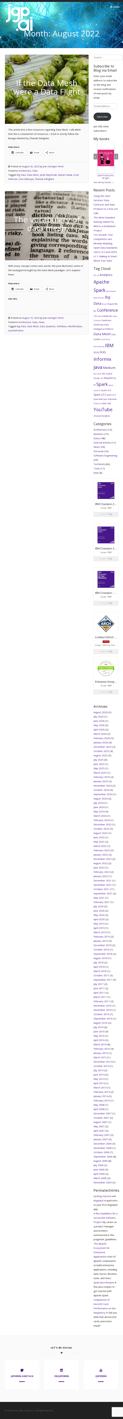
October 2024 (101, 789)
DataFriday (98, 324)
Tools (96, 403)
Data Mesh (33, 174)
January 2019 (101, 940)
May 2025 (99, 768)
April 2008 (99, 1109)
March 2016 (100, 1044)
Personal (98, 451)
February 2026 (102, 738)
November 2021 (103, 884)
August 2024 (101, 798)
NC (104, 373)
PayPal (109, 373)
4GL (95, 275)
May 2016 (99, 1035)
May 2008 (99, 1104)
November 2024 (103, 785)
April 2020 (99, 919)
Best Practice (99, 298)
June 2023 (99, 837)
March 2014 (100, 1087)
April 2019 (99, 927)
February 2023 (102, 850)
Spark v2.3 (111, 394)
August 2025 (101, 755)
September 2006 (103, 1156)
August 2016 (101, 1022)
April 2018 (99, 966)
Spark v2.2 (100, 394)
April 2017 (99, 992)
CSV (95, 316)
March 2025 (100, 772)
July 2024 (99, 802)
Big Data (21, 174)
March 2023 (100, 846)
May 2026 (99, 725)
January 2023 (101, 854)
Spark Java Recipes (104, 1282)
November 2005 (103, 1182)
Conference (107, 310)
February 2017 (102, 1001)
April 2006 (99, 1173)
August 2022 (101, 863)
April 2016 (99, 1040)
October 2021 (101, 889)
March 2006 (100, 1178)
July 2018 (99, 962)
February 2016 (102, 1048)
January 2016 (101, 1053)
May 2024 (99, 811)
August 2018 (101, 958)
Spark (102, 384)
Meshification (75, 326)
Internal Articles (102, 442)
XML (109, 403)
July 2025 (99, 759)
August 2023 (101, 833)
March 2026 (100, 733)
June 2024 (99, 807)
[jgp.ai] (19, 31)
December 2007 (103, 1113)
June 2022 (99, 867)
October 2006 (101, 1152)
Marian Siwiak (65, 174)
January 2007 (101, 1139)
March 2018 (100, 971)
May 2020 (99, 915)
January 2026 (101, 742)
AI (98, 275)
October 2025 (101, 751)
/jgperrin (101, 1376)
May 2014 (99, 1078)
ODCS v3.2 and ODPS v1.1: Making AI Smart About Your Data (105, 256)
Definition (62, 326)
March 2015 (100, 1057)
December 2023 (103, 824)
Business (98, 434)
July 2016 (99, 1027)
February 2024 (102, 820)
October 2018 (101, 949)
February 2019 (102, 936)
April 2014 (99, 1083)
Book (104, 304)
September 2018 (103, 953)
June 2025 (99, 764)
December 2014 (103, 1061)
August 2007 (101, 1122)
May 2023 (99, 841)
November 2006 (103, 1147)
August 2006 (101, 1160)
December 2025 (103, 746)
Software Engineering (105, 455)
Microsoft (98, 374)
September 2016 (103, 1018)
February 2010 (102, 1100)
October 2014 (101, 1066)
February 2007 (102, 1135)
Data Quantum (47, 326)
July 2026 (99, 716)
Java (98, 367)
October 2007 (101, 1117)
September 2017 (103, 979)
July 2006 (99, 1165)
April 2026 (99, 729)
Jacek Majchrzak (48, 174)
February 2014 (102, 1091)
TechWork (99, 464)
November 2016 (103, 1009)
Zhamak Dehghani (44, 179)
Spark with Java (100, 399)
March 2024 (100, 815)
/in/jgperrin (61, 1376)
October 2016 (101, 1014)
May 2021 (99, 897)
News (42, 322)
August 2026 (101, 712)
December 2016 (103, 1005)
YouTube (103, 409)
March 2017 (100, 997)
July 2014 (99, 1070)
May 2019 (99, 923)
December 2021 (103, 880)
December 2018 (103, 945)
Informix (102, 359)
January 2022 (101, 876)
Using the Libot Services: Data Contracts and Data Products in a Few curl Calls (106, 204)
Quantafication (16, 330)
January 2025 (101, 781)
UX (100, 403)
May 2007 (99, 1126)
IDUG (96, 352)
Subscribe (102, 116)
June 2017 (99, 988)
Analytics (106, 275)
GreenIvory (105, 339)
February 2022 (102, 871)
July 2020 (99, 906)
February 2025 (102, 777)
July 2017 (99, 984)
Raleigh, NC (98, 378)
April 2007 (99, 1130)
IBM (109, 345)
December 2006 (103, 1143)
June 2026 (99, 720)
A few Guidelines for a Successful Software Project (106, 1218)
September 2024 (103, 794)
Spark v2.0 (106, 390)
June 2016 (99, 1031)
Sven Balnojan (26, 179)
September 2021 (103, 893)
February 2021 (102, 902)
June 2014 (99, 1074)
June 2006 (99, 1169)
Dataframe (106, 320)
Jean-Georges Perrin (53, 166)
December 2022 (103, 858)
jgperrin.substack (22, 1376)
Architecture (25, 170)
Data (34, 170)
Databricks (107, 316)
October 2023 (101, 828)
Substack (112, 399)
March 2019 (100, 932)
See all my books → (104, 182)
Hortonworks (99, 346)
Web (104, 403)
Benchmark (111, 291)
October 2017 (101, 975)
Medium (109, 368)
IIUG (103, 352)
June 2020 (99, 910)
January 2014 (101, 1096)
